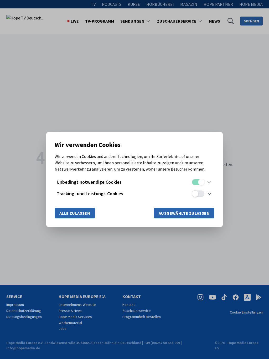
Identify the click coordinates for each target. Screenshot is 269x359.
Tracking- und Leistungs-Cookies (90, 194)
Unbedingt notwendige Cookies (89, 182)
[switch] (198, 182)
